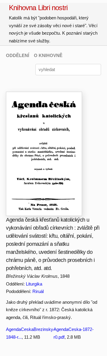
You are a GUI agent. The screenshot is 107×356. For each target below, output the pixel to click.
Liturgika (34, 283)
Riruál (38, 291)
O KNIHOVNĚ (48, 55)
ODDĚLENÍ (17, 55)
